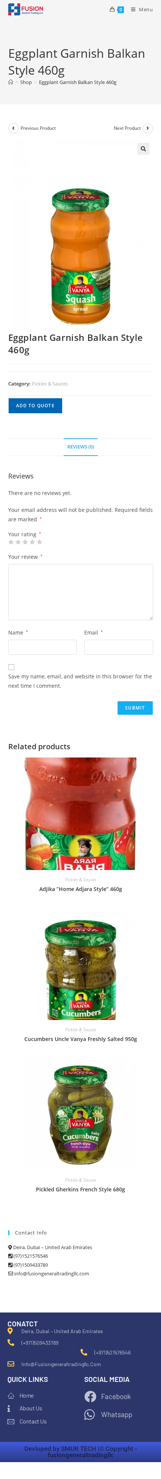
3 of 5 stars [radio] (25, 541)
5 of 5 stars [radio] (39, 541)
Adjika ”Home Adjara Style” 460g (80, 888)
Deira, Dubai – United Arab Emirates (52, 1247)
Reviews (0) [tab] (80, 447)
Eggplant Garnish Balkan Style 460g (77, 82)
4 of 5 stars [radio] (32, 541)
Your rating (24, 534)
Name (18, 632)
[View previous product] (13, 128)
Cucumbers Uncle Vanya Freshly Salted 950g (80, 1038)
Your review (25, 556)
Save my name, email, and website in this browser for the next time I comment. (80, 681)
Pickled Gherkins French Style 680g (80, 1189)
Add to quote (35, 405)
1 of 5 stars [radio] (10, 541)
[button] (143, 149)
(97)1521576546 (30, 1255)
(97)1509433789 (30, 1265)
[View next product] (148, 128)
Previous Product (38, 128)
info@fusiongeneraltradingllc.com (51, 1273)
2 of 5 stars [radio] (18, 541)
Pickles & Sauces (50, 383)
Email (93, 632)
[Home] (10, 82)
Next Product (127, 128)
